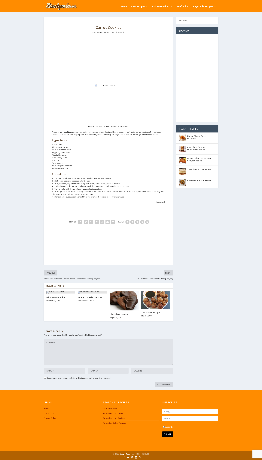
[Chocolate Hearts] (124, 300)
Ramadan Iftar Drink (113, 413)
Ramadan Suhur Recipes (114, 423)
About (47, 408)
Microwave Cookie (55, 297)
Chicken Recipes (161, 6)
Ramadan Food (110, 408)
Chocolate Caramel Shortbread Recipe (196, 148)
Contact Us (49, 413)
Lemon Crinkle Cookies (90, 297)
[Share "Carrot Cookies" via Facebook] (80, 222)
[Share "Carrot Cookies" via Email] (107, 222)
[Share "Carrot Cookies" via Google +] (91, 222)
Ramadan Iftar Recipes (114, 418)
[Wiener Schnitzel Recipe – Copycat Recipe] (182, 160)
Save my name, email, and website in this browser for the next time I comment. (79, 378)
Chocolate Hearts (119, 314)
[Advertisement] (108, 61)
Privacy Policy (50, 418)
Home (124, 6)
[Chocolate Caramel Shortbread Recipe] (182, 149)
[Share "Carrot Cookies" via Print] (113, 222)
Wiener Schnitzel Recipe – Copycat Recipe (199, 159)
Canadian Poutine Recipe (199, 180)
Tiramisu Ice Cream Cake (199, 169)
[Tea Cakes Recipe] (155, 300)
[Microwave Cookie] (60, 292)
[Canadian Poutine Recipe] (182, 182)
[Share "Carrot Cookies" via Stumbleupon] (102, 222)
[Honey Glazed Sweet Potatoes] (182, 138)
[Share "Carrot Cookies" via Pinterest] (96, 222)
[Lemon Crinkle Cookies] (92, 292)
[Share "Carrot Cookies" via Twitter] (85, 222)
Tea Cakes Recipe (150, 312)
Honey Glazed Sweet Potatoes (197, 137)
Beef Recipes (138, 6)
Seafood (181, 6)
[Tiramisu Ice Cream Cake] (182, 171)
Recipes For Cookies (101, 32)
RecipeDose (125, 454)
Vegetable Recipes (203, 6)
